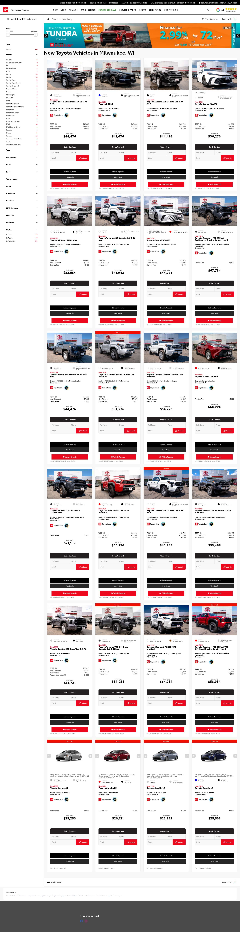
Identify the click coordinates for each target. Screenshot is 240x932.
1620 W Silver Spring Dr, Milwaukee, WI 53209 (218, 3)
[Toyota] (5, 9)
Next (238, 36)
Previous (46, 36)
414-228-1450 (67, 3)
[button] (90, 74)
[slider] (8, 35)
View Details (70, 177)
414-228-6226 (98, 3)
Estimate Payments (70, 171)
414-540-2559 (167, 3)
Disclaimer (231, 28)
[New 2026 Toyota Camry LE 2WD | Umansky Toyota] (142, 35)
